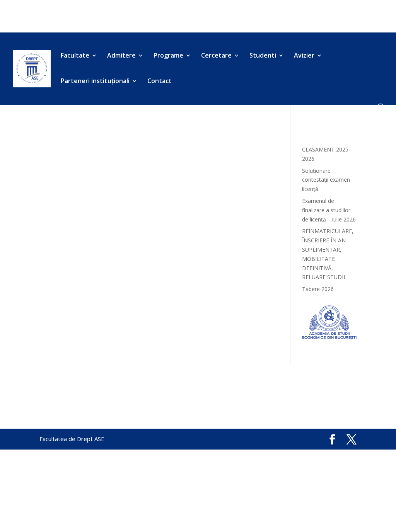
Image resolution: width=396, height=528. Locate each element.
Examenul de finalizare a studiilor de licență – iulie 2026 (329, 210)
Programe (134, 17)
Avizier (251, 17)
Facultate (52, 17)
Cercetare (175, 17)
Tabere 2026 (318, 289)
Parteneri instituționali (306, 17)
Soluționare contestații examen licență (326, 180)
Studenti (215, 17)
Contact (50, 26)
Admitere (93, 17)
